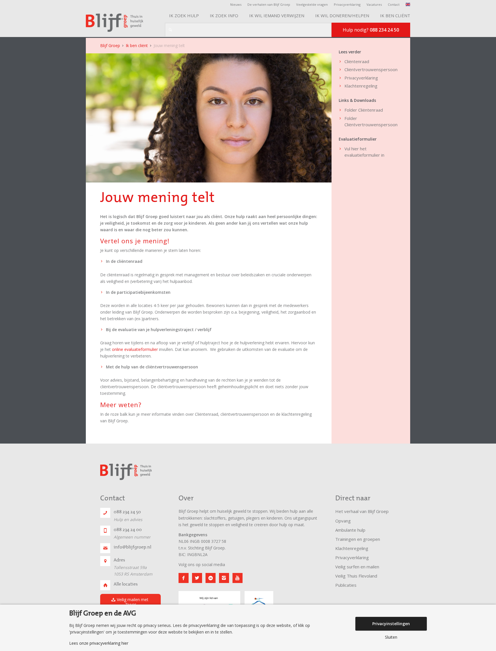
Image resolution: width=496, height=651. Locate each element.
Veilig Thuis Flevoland (356, 576)
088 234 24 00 (128, 530)
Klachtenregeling (360, 86)
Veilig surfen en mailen (357, 567)
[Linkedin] (211, 578)
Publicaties (345, 585)
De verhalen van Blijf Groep (268, 4)
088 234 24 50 (127, 512)
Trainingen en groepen (357, 539)
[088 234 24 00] (105, 531)
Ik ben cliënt (137, 45)
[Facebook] (184, 578)
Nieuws (235, 4)
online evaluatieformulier (135, 349)
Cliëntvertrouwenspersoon (371, 69)
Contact (394, 4)
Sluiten (391, 637)
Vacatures (374, 4)
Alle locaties (126, 584)
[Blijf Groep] (114, 22)
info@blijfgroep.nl (132, 547)
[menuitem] (237, 4)
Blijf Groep (110, 45)
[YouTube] (237, 578)
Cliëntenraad (356, 61)
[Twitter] (197, 578)
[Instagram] (224, 578)
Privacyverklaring (347, 4)
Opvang (343, 521)
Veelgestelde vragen (312, 4)
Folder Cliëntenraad (363, 110)
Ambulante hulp (350, 530)
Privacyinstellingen (391, 623)
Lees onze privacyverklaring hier (98, 643)
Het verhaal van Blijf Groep (362, 511)
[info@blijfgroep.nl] (105, 548)
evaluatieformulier (362, 155)
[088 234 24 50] (105, 513)
